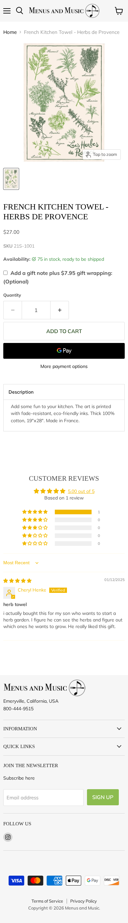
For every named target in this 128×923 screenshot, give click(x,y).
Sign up (103, 797)
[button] (35, 512)
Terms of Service (47, 901)
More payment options (64, 366)
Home (10, 32)
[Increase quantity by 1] (60, 310)
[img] (17, 581)
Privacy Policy (83, 901)
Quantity (12, 295)
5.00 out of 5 (81, 491)
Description (21, 392)
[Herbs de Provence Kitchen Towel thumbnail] (11, 178)
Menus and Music (82, 908)
